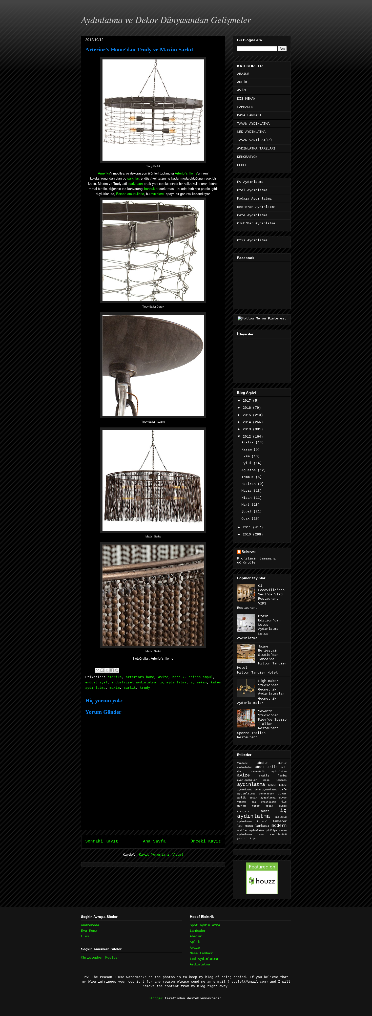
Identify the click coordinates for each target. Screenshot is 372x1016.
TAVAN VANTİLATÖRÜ (254, 140)
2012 (248, 437)
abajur (262, 763)
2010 (248, 534)
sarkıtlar (133, 178)
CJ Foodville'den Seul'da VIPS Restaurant (271, 592)
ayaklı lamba (273, 775)
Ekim (246, 456)
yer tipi (244, 838)
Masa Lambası (202, 953)
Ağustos (249, 470)
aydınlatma (251, 784)
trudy (145, 688)
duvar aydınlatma (262, 797)
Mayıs (247, 491)
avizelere (157, 193)
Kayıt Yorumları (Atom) (161, 855)
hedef (264, 811)
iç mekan (199, 682)
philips (271, 830)
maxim (115, 688)
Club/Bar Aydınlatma (256, 223)
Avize (195, 948)
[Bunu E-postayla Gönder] (97, 670)
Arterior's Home (186, 173)
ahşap (259, 767)
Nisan (247, 498)
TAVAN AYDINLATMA (253, 124)
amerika (115, 677)
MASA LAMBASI (249, 115)
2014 (248, 422)
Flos (85, 936)
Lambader (198, 931)
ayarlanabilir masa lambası (262, 780)
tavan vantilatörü (272, 834)
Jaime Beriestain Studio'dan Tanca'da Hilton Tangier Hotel (261, 657)
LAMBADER (245, 107)
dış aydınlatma (264, 801)
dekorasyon (266, 793)
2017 (248, 401)
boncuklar (151, 188)
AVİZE (242, 90)
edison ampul (201, 677)
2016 (248, 408)
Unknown (249, 552)
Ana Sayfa (154, 841)
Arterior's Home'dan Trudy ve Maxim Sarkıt (139, 49)
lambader (280, 821)
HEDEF (242, 165)
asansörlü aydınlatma (269, 771)
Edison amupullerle (130, 193)
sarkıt (130, 688)
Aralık (248, 442)
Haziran (249, 484)
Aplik (195, 942)
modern (279, 825)
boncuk (178, 677)
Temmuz (248, 477)
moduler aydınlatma (250, 830)
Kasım (247, 449)
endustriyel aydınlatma (134, 682)
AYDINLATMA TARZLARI (256, 148)
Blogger (156, 998)
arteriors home (140, 677)
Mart (246, 505)
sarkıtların (136, 183)
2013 (248, 429)
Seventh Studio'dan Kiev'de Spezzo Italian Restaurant (272, 719)
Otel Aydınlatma (252, 190)
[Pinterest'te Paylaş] (116, 670)
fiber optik (262, 806)
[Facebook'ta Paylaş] (111, 670)
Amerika (104, 173)
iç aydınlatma (173, 682)
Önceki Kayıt (206, 841)
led (239, 826)
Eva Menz (89, 931)
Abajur (196, 936)
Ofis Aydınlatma (252, 240)
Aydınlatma (200, 964)
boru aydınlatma (266, 789)
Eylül (247, 463)
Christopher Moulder (100, 958)
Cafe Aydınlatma (252, 215)
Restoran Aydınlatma (256, 207)
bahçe (272, 785)
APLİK (242, 82)
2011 (248, 527)
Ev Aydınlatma (250, 182)
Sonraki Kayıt (101, 841)
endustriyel (96, 682)
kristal (262, 821)
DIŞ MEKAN (246, 99)
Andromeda (90, 925)
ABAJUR (243, 74)
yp (254, 838)
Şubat (247, 511)
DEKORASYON (247, 157)
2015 (248, 415)
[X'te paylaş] (107, 670)
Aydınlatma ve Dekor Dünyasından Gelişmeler (166, 19)
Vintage (242, 763)
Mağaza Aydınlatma (254, 199)
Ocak (246, 518)
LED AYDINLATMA (251, 132)
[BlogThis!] (102, 670)
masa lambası (257, 826)
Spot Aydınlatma (205, 925)
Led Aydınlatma (204, 959)
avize (163, 677)
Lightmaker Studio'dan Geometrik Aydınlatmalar (271, 687)
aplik (272, 767)
